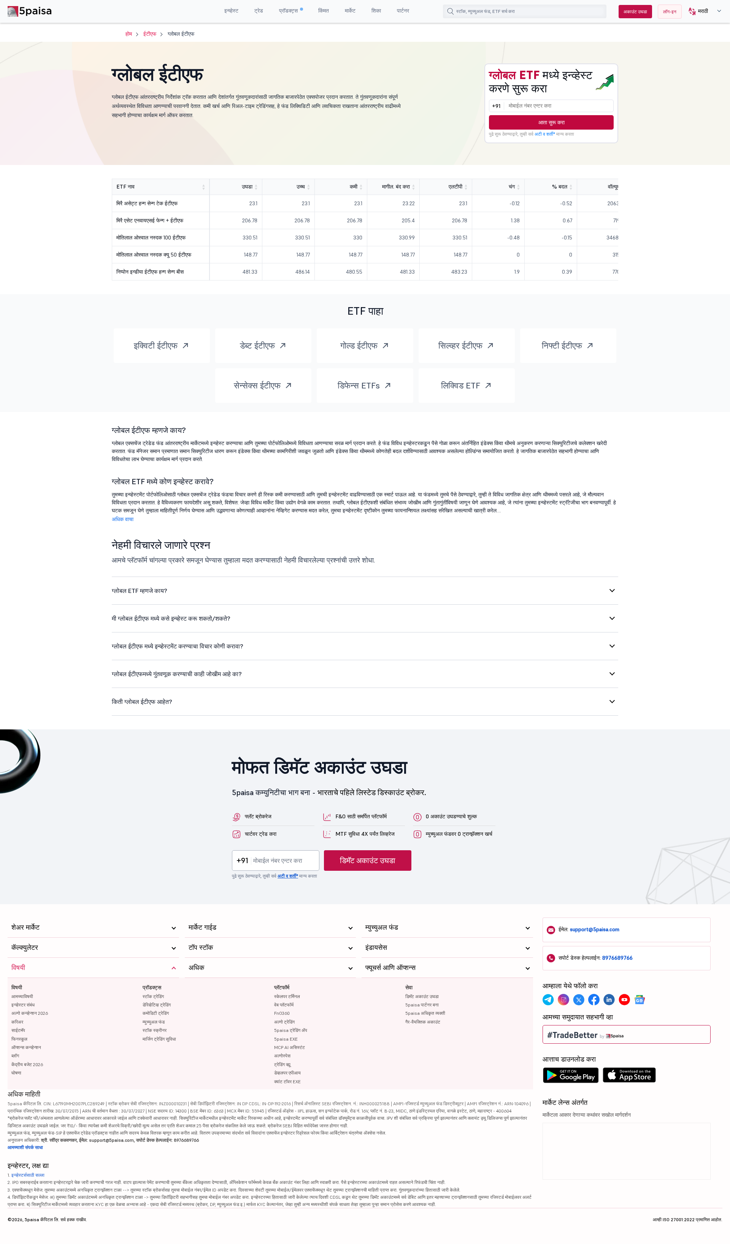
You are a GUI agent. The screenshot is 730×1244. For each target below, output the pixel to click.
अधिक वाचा (122, 519)
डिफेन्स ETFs (359, 385)
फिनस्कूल (19, 1039)
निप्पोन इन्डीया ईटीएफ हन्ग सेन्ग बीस (150, 271)
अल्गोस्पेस (282, 1056)
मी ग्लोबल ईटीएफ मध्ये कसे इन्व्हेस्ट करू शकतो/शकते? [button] (171, 618)
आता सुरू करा (551, 122)
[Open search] (450, 11)
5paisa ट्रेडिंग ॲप (290, 1030)
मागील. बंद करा (396, 186)
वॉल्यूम (614, 186)
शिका (376, 10)
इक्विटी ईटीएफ (156, 345)
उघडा (247, 186)
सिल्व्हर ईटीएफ (460, 345)
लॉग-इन (669, 11)
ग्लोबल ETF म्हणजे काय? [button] (139, 590)
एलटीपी (455, 186)
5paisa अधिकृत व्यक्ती (425, 1013)
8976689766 (617, 957)
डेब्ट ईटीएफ (257, 345)
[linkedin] (609, 999)
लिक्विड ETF (460, 385)
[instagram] (563, 999)
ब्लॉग (15, 1056)
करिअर (17, 1022)
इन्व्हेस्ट (231, 10)
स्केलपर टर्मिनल (287, 996)
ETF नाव (125, 186)
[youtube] (624, 999)
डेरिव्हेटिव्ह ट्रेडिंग (157, 1005)
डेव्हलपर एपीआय (287, 1073)
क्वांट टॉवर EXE (287, 1081)
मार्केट (350, 10)
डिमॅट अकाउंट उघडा (367, 860)
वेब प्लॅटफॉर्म (284, 1005)
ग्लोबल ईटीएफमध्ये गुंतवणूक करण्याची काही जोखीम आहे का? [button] (177, 674)
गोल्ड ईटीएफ (359, 345)
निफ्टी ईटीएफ (562, 345)
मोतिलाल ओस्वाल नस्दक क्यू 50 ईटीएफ (153, 254)
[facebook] (594, 999)
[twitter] (578, 999)
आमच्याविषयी (22, 996)
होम (128, 33)
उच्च (301, 186)
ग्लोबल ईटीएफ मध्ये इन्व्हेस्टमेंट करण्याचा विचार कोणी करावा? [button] (177, 646)
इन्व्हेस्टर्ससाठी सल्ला (27, 1175)
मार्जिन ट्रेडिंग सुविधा (159, 1039)
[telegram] (548, 999)
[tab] (365, 590)
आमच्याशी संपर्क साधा (25, 1147)
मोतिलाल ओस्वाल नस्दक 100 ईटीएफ (151, 237)
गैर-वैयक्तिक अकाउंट (422, 1022)
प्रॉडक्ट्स (289, 10)
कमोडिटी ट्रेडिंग (156, 1013)
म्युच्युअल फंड (154, 1022)
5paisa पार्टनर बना (422, 1005)
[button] (702, 11)
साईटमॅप (18, 1030)
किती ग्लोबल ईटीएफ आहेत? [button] (142, 701)
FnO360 (282, 1013)
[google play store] (571, 1077)
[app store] (629, 1077)
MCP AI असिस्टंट (289, 1047)
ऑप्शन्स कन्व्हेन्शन (26, 1047)
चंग (512, 186)
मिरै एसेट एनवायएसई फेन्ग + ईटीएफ (149, 220)
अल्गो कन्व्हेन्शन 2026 (29, 1013)
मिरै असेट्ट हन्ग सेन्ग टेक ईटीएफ (147, 203)
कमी (353, 186)
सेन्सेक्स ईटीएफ (257, 385)
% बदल (559, 186)
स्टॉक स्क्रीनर (155, 1030)
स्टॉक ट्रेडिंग (153, 996)
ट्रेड (258, 10)
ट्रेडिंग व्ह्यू (282, 1064)
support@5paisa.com (594, 929)
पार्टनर (403, 10)
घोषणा (16, 1073)
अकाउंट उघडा (635, 11)
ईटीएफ (149, 33)
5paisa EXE (286, 1039)
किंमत (323, 10)
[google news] (639, 999)
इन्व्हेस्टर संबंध (23, 1005)
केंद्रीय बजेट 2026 (27, 1064)
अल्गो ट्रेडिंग (284, 1022)
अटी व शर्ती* (545, 134)
